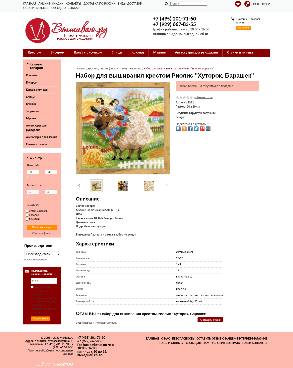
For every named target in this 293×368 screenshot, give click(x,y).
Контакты (73, 3)
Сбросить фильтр (42, 233)
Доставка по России (99, 3)
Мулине (31, 118)
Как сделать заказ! (65, 8)
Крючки (31, 104)
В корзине (248, 19)
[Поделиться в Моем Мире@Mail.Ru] (208, 128)
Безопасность (183, 338)
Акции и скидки (50, 3)
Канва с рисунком (37, 90)
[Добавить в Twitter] (196, 128)
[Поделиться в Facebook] (190, 128)
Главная (29, 3)
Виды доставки (130, 3)
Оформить (243, 27)
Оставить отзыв (35, 8)
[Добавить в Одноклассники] (184, 128)
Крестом (31, 75)
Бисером (31, 82)
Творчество (33, 111)
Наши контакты (254, 343)
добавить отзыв (203, 97)
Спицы (30, 97)
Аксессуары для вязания (41, 137)
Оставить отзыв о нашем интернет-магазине (232, 338)
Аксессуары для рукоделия (36, 128)
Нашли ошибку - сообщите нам (184, 343)
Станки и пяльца (36, 144)
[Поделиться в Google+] (202, 128)
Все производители (35, 259)
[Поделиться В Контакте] (178, 128)
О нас (165, 338)
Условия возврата (226, 343)
